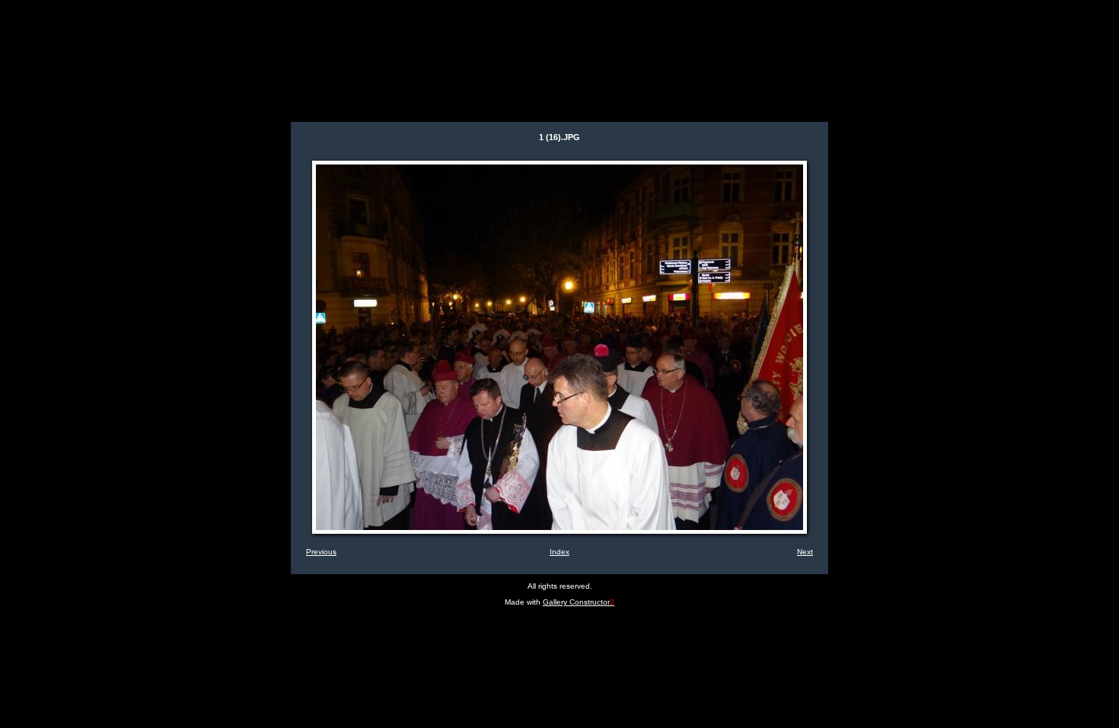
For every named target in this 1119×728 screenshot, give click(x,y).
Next (805, 552)
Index (559, 552)
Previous (321, 552)
